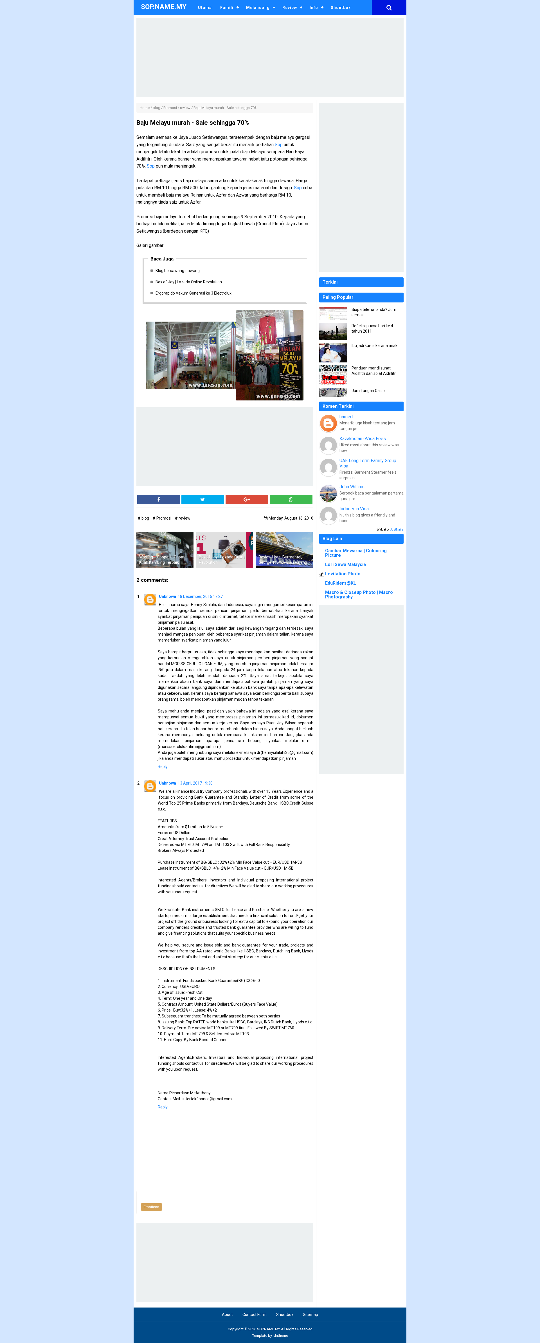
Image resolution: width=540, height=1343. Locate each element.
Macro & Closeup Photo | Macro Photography (359, 595)
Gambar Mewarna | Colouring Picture (356, 553)
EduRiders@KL (340, 583)
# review (182, 518)
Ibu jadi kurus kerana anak (374, 345)
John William (351, 486)
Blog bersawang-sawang (178, 270)
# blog (144, 518)
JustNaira (397, 529)
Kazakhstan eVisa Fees (362, 438)
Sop (279, 144)
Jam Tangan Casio (368, 390)
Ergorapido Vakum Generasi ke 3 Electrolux (193, 293)
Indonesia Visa (354, 508)
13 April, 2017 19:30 (195, 783)
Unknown (167, 596)
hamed (346, 416)
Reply (163, 766)
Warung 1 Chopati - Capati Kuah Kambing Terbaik (162, 560)
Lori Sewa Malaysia (345, 564)
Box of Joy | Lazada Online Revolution (189, 282)
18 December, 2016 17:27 (200, 596)
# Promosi (162, 518)
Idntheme (280, 1335)
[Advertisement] (270, 57)
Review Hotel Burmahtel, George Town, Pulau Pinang (282, 560)
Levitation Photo (343, 573)
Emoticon (151, 1207)
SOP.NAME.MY (268, 1329)
